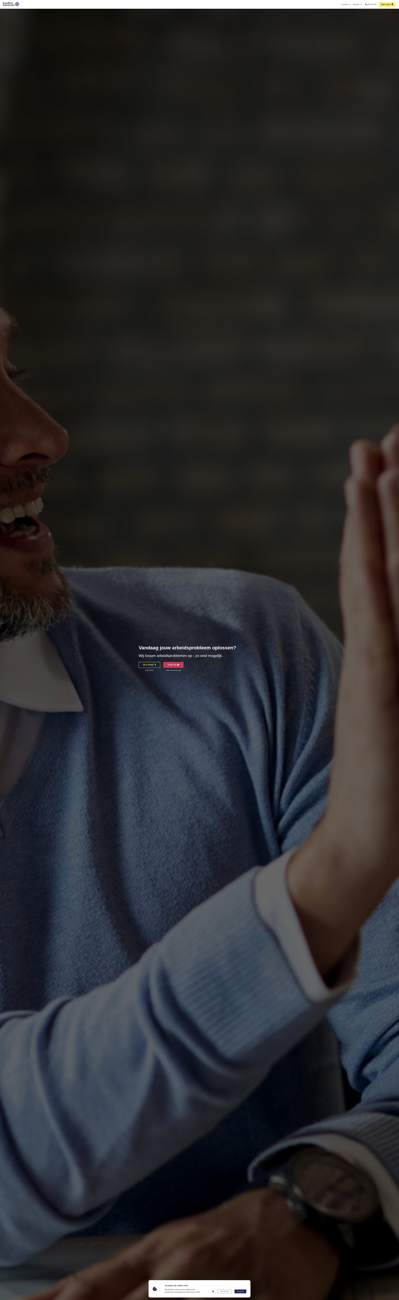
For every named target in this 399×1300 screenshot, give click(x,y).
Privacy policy (195, 1292)
